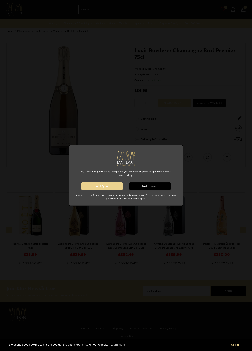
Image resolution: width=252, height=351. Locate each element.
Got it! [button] (235, 344)
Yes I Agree (102, 186)
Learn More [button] (117, 344)
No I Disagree (150, 185)
